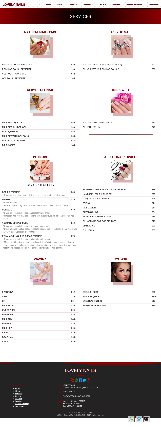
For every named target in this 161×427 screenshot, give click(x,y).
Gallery (87, 4)
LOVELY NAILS (14, 4)
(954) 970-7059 (69, 391)
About (60, 4)
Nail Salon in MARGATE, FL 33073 (80, 413)
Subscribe (153, 4)
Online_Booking (134, 4)
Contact (102, 4)
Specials (116, 4)
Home (48, 4)
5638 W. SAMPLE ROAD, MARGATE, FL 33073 (81, 388)
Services (73, 4)
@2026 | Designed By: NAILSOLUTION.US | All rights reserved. (80, 415)
